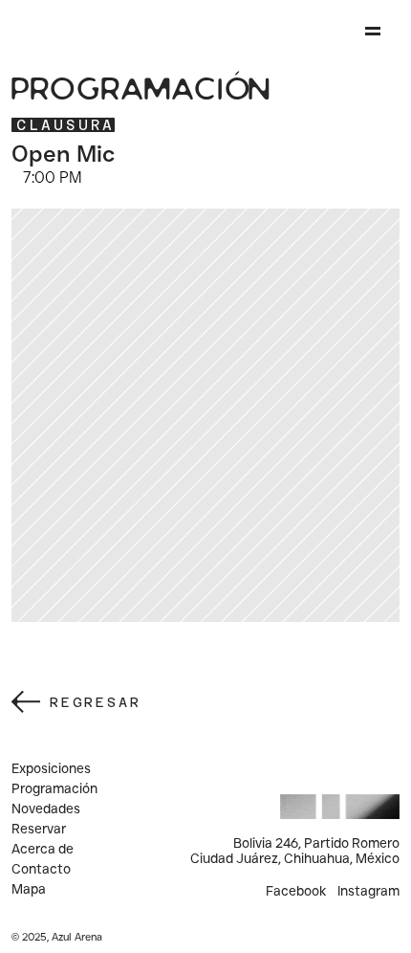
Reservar (38, 828)
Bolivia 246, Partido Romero (316, 843)
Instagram (368, 890)
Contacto (41, 868)
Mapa (28, 889)
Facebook (296, 890)
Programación (54, 788)
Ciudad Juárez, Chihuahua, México (295, 858)
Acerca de (42, 848)
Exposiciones (51, 768)
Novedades (45, 808)
